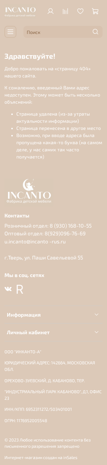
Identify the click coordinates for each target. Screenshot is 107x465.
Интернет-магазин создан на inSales (40, 457)
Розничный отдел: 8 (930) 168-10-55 (48, 225)
